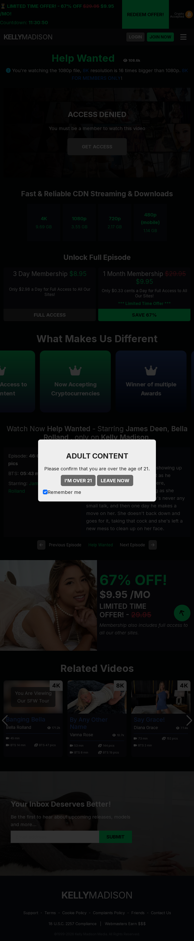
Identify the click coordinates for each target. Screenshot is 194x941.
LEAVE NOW (115, 480)
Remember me (64, 492)
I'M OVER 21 (78, 480)
